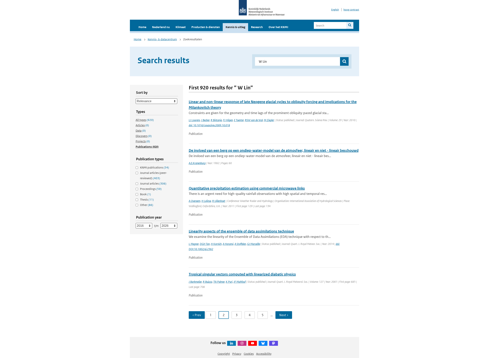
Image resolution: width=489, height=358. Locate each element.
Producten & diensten (205, 27)
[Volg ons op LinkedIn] (231, 343)
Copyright (224, 354)
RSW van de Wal (254, 120)
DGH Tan (205, 244)
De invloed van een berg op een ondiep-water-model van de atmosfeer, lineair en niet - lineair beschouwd (274, 150)
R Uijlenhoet (218, 201)
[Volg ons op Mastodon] (273, 343)
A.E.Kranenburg (197, 163)
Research (257, 27)
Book (145, 194)
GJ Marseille (253, 244)
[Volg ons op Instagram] (242, 343)
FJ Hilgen (228, 120)
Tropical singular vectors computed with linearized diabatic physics (242, 274)
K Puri (229, 281)
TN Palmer (219, 281)
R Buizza (207, 281)
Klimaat (181, 27)
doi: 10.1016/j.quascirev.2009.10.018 (209, 125)
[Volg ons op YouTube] (252, 343)
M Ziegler (269, 120)
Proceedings (151, 189)
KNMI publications (154, 167)
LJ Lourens (194, 120)
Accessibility (263, 354)
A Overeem (194, 201)
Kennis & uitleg (235, 27)
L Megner (194, 244)
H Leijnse (206, 201)
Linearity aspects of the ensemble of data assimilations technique (241, 231)
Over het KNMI (278, 27)
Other (146, 205)
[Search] (349, 25)
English (335, 9)
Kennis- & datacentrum (162, 39)
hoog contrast (351, 9)
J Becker (205, 120)
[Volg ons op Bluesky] (263, 343)
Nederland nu (161, 27)
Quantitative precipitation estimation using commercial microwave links (247, 188)
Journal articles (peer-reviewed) (153, 175)
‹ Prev (197, 315)
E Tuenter (239, 120)
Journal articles (153, 183)
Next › (283, 315)
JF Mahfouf (240, 281)
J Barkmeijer (195, 281)
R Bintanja (216, 120)
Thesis (147, 199)
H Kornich (216, 244)
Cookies (249, 354)
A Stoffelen (240, 244)
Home (142, 27)
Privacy (236, 354)
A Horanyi (228, 244)
